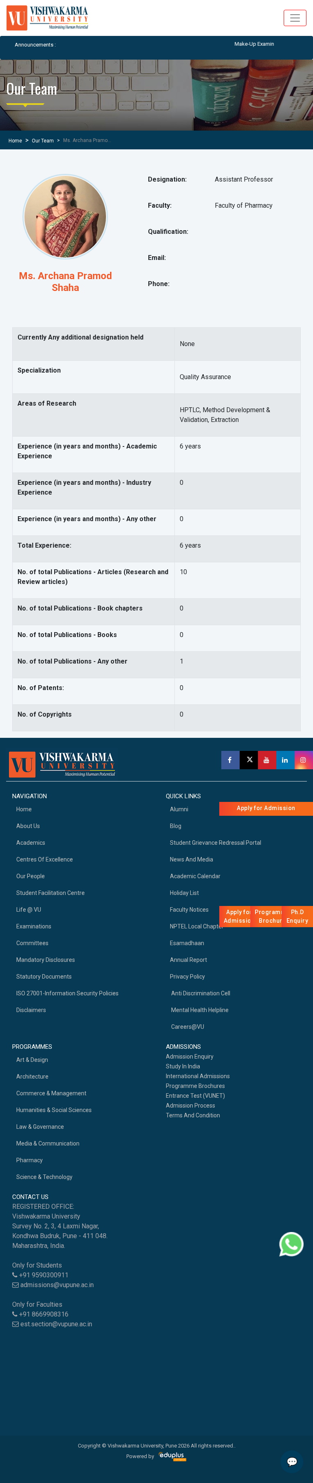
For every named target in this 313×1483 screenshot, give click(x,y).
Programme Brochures (195, 1086)
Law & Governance (40, 1126)
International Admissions (198, 1076)
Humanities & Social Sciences (54, 1110)
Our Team (43, 141)
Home (15, 141)
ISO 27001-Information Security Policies (67, 993)
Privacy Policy (187, 976)
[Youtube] (267, 760)
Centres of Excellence (44, 859)
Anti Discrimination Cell (200, 993)
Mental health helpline (199, 1010)
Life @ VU (28, 909)
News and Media (191, 859)
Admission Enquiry (190, 1056)
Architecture (32, 1076)
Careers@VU (187, 1026)
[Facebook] (230, 760)
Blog (175, 826)
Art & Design (32, 1060)
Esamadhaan (187, 943)
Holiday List (184, 893)
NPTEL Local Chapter (197, 926)
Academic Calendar (195, 876)
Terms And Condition (193, 1115)
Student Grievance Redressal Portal (215, 842)
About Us (28, 826)
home (24, 809)
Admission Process (190, 1105)
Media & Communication (47, 1143)
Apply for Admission (266, 808)
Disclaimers (31, 1010)
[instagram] (304, 760)
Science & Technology (44, 1177)
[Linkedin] (285, 760)
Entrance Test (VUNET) (195, 1095)
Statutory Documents (44, 976)
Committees (32, 943)
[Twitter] (249, 760)
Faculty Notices (189, 909)
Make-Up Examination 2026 (251, 44)
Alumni (179, 809)
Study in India (183, 1066)
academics (30, 842)
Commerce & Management (51, 1093)
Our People (30, 876)
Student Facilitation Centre (50, 893)
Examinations (33, 926)
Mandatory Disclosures (45, 960)
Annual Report (188, 960)
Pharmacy (29, 1160)
